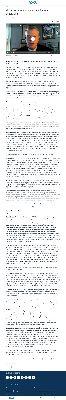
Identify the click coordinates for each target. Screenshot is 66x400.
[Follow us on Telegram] (33, 377)
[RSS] (22, 377)
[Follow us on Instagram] (18, 377)
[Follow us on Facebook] (7, 377)
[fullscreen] (58, 52)
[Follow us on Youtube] (14, 377)
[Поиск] (54, 398)
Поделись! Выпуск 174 (14, 26)
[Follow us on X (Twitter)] (11, 377)
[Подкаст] (25, 377)
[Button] (56, 21)
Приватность (37, 388)
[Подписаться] (29, 377)
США (7, 7)
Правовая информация (12, 391)
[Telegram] (40, 398)
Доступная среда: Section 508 (14, 394)
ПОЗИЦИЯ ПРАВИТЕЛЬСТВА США (43, 391)
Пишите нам (9, 388)
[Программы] (26, 398)
